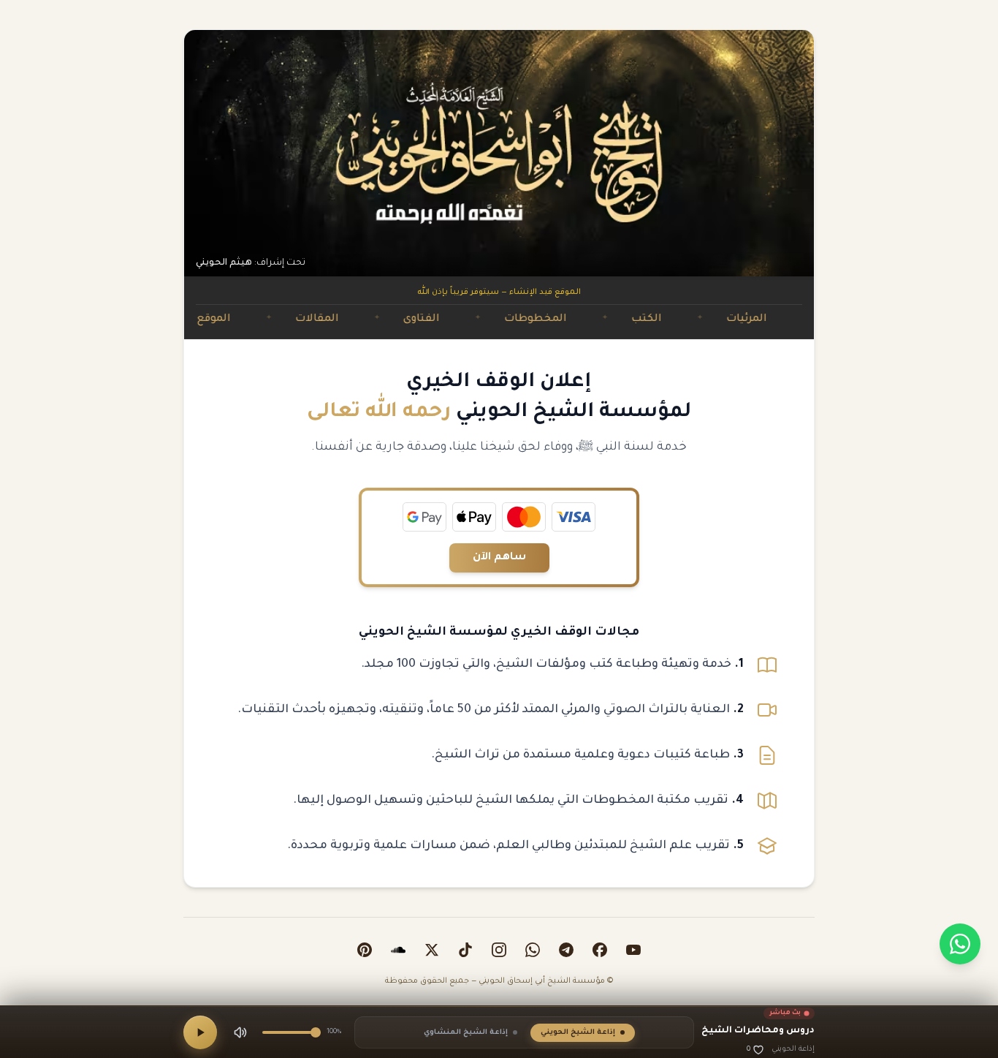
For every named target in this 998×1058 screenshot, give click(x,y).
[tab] (582, 1033)
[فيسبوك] (599, 949)
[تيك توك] (465, 949)
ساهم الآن (499, 558)
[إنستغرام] (499, 949)
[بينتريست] (364, 949)
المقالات (347, 319)
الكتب (676, 319)
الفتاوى (451, 319)
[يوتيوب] (633, 949)
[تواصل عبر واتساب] (960, 943)
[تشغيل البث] (200, 1032)
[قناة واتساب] (532, 949)
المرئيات (776, 319)
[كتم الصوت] (240, 1032)
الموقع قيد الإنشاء (214, 319)
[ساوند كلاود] (398, 949)
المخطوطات (565, 319)
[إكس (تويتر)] (431, 949)
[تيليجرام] (566, 949)
